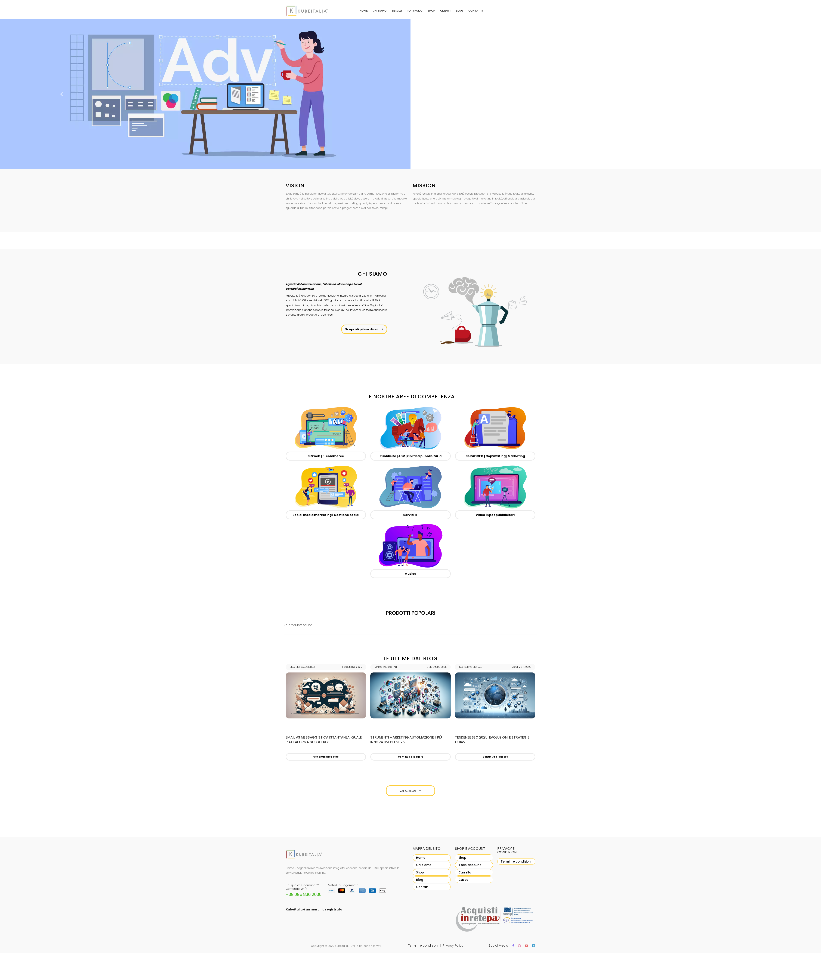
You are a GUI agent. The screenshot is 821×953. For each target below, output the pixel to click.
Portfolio (414, 10)
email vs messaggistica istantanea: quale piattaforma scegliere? (324, 740)
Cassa (463, 880)
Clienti (445, 10)
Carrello (464, 872)
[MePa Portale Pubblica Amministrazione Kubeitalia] (495, 919)
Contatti (475, 10)
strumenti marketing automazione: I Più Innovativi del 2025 (406, 740)
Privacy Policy (453, 945)
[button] (61, 94)
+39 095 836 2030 (304, 894)
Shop (431, 10)
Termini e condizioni (516, 861)
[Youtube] (526, 945)
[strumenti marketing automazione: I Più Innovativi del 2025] (410, 695)
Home (364, 10)
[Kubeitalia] (312, 10)
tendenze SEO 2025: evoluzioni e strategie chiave (492, 740)
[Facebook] (513, 945)
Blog (459, 10)
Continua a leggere (326, 756)
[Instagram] (519, 945)
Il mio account (469, 865)
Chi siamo (380, 10)
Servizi (397, 10)
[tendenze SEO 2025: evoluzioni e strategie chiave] (495, 695)
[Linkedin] (533, 945)
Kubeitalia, (341, 946)
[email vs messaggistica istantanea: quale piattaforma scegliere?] (326, 695)
